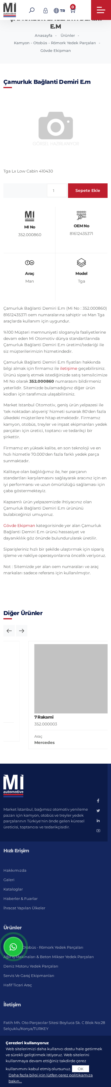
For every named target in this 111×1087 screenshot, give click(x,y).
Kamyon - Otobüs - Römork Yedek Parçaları (55, 42)
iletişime (68, 368)
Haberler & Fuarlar (20, 898)
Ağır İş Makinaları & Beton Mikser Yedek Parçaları (48, 956)
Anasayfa (43, 35)
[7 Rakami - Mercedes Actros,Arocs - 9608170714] (62, 678)
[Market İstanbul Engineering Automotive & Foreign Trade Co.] (10, 10)
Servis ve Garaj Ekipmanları (28, 975)
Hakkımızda (14, 870)
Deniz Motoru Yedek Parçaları (30, 966)
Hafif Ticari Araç (17, 985)
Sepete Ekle (87, 190)
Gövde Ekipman (55, 50)
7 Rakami (25, 717)
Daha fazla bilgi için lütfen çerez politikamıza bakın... (51, 1078)
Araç (20, 736)
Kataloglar (13, 889)
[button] (9, 630)
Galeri (9, 879)
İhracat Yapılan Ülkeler (24, 908)
